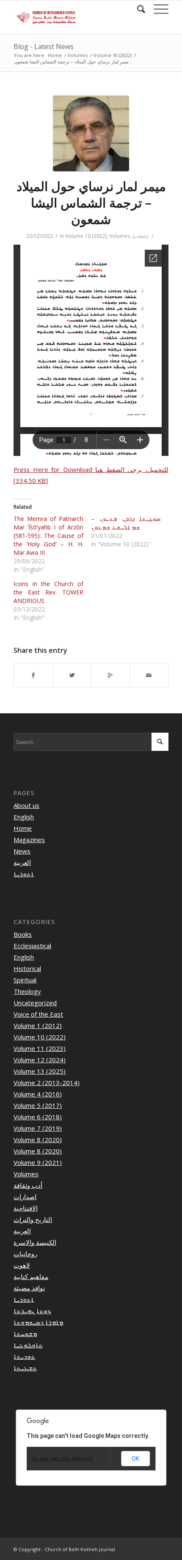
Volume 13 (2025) (40, 1071)
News (22, 851)
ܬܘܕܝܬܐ (24, 1356)
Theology (27, 991)
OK (135, 1458)
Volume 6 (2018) (38, 1117)
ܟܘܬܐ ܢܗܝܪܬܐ (32, 1310)
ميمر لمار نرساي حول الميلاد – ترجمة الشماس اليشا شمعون (91, 202)
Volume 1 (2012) (38, 1025)
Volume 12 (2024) (40, 1059)
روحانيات (25, 1253)
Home (55, 55)
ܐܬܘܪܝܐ (140, 236)
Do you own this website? (63, 1459)
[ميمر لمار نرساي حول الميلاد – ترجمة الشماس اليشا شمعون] (91, 133)
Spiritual (25, 980)
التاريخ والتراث (33, 1219)
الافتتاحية (26, 1208)
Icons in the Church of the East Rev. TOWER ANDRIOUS (48, 592)
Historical (27, 968)
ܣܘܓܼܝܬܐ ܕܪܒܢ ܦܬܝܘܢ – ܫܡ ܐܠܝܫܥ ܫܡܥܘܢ (125, 523)
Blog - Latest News (44, 46)
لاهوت (22, 1265)
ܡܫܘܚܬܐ (25, 1333)
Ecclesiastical (32, 945)
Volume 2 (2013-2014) (47, 1082)
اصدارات (25, 1196)
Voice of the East (38, 1014)
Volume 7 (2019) (38, 1128)
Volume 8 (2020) (38, 1139)
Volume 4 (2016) (38, 1094)
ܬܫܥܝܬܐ (25, 1368)
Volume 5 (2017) (38, 1105)
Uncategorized (35, 1002)
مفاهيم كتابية (31, 1276)
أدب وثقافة (28, 1185)
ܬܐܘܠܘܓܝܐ (28, 1345)
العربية (22, 862)
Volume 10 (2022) (113, 55)
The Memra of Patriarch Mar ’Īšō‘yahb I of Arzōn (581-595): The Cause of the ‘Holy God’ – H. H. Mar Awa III (48, 535)
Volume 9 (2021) (38, 1162)
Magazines (29, 839)
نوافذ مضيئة (29, 1288)
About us (26, 805)
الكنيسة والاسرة (35, 1242)
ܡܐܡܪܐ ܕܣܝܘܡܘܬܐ (38, 1322)
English (24, 817)
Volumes (78, 55)
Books (23, 934)
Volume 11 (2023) (40, 1048)
